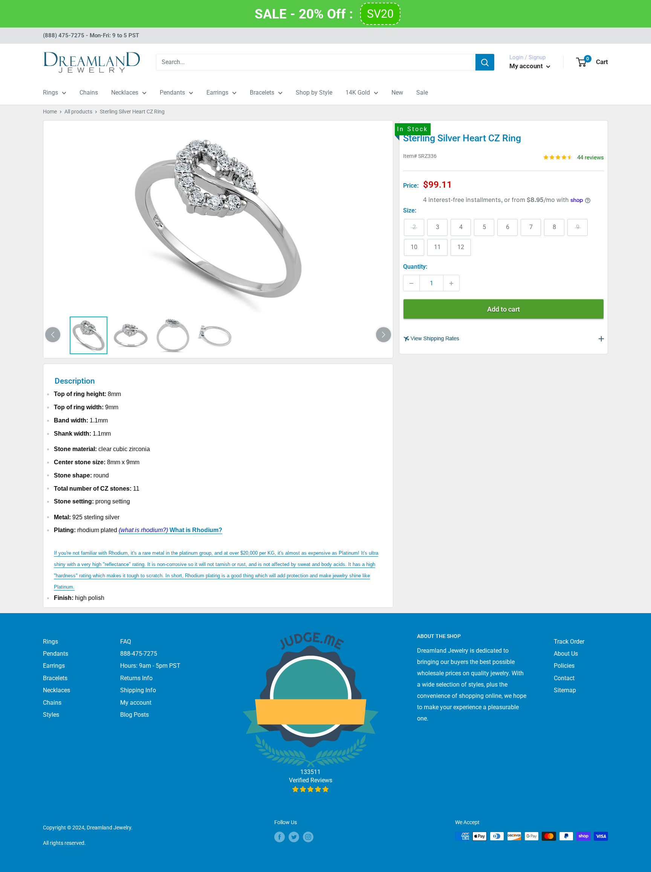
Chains (88, 92)
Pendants (172, 92)
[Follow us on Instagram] (308, 837)
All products (78, 112)
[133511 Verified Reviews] (311, 789)
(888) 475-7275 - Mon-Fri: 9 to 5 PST (91, 35)
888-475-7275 (138, 653)
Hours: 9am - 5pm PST (150, 665)
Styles (51, 714)
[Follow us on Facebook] (279, 837)
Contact (564, 678)
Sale (422, 92)
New (397, 92)
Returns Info (136, 678)
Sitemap (565, 690)
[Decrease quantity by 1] (411, 283)
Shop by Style (314, 92)
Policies (564, 665)
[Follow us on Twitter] (294, 837)
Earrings (217, 92)
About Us (566, 653)
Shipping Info (138, 690)
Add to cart (503, 310)
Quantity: (415, 267)
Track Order (569, 641)
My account (526, 66)
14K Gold (357, 92)
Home (50, 112)
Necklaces (124, 92)
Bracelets (262, 92)
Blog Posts (134, 714)
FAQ (125, 641)
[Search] (484, 62)
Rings (50, 92)
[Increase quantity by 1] (451, 283)
